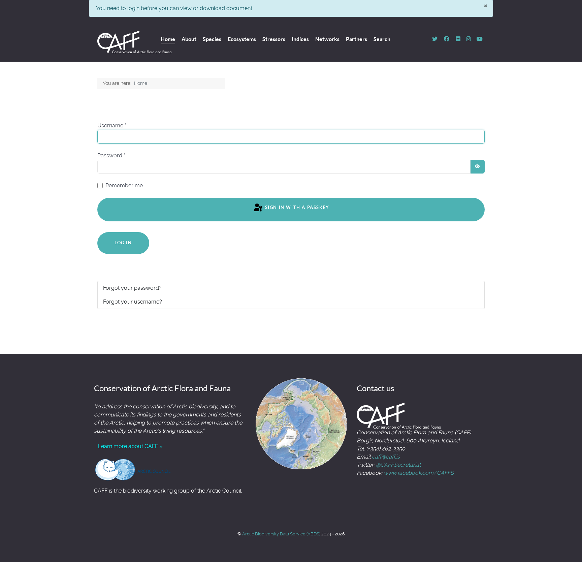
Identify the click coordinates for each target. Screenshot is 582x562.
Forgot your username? (132, 302)
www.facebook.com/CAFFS (419, 473)
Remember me (124, 185)
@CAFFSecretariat (398, 465)
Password (111, 155)
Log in (123, 242)
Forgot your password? (132, 288)
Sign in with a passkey (296, 207)
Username (111, 125)
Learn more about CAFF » (130, 446)
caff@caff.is (386, 457)
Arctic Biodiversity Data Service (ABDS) (281, 533)
